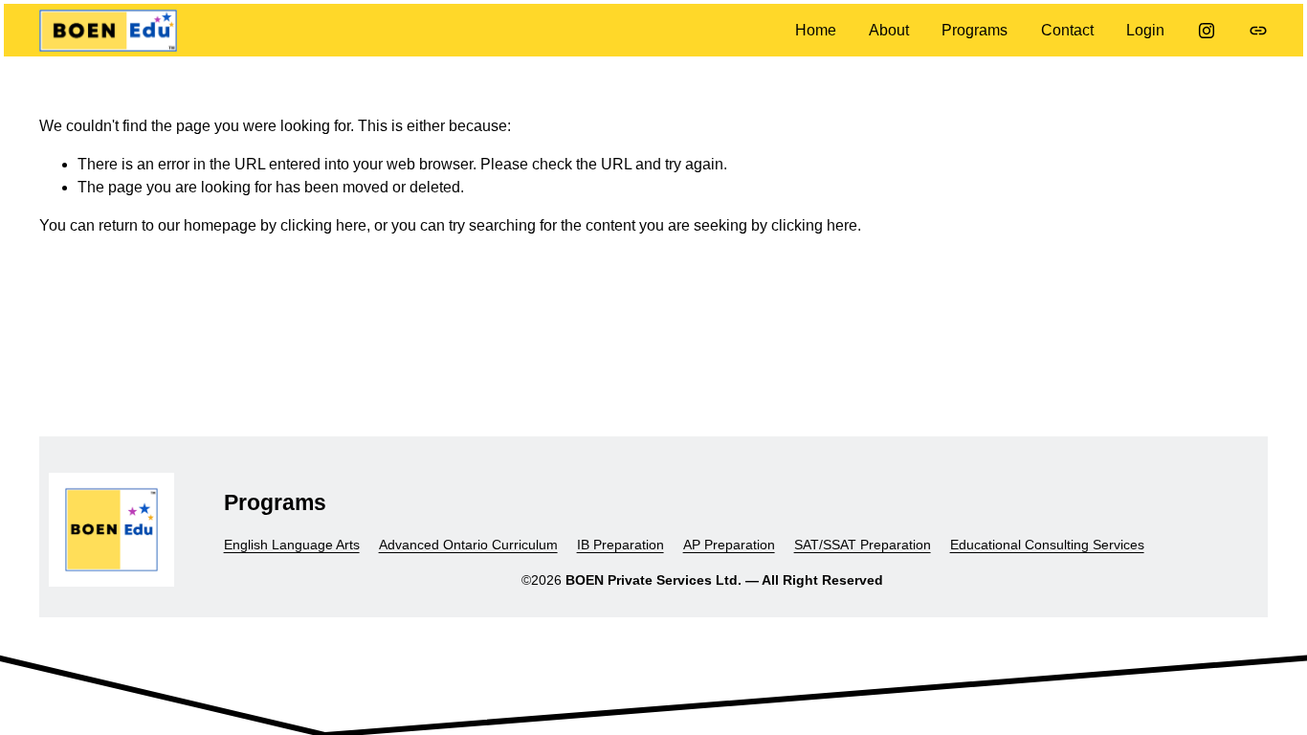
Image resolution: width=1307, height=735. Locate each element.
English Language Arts (292, 544)
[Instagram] (1206, 30)
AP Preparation (729, 544)
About (889, 30)
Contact (1067, 30)
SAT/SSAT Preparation (862, 544)
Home (815, 30)
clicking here (323, 225)
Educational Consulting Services (1047, 544)
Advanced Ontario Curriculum (468, 544)
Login (1145, 30)
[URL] (1258, 30)
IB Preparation (620, 544)
